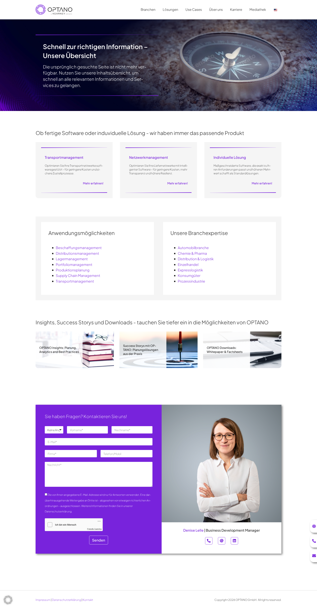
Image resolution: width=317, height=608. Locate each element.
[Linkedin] (234, 540)
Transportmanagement (75, 281)
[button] (8, 600)
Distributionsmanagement (77, 253)
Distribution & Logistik (196, 259)
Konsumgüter (189, 275)
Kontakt (88, 599)
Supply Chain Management (78, 275)
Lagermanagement (72, 259)
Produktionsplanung (73, 270)
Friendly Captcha (94, 529)
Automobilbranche (193, 247)
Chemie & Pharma (192, 253)
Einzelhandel (188, 264)
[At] (221, 540)
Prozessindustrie (191, 281)
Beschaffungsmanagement (79, 247)
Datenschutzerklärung (66, 599)
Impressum (43, 599)
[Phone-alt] (208, 540)
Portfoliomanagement (74, 264)
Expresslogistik (190, 270)
